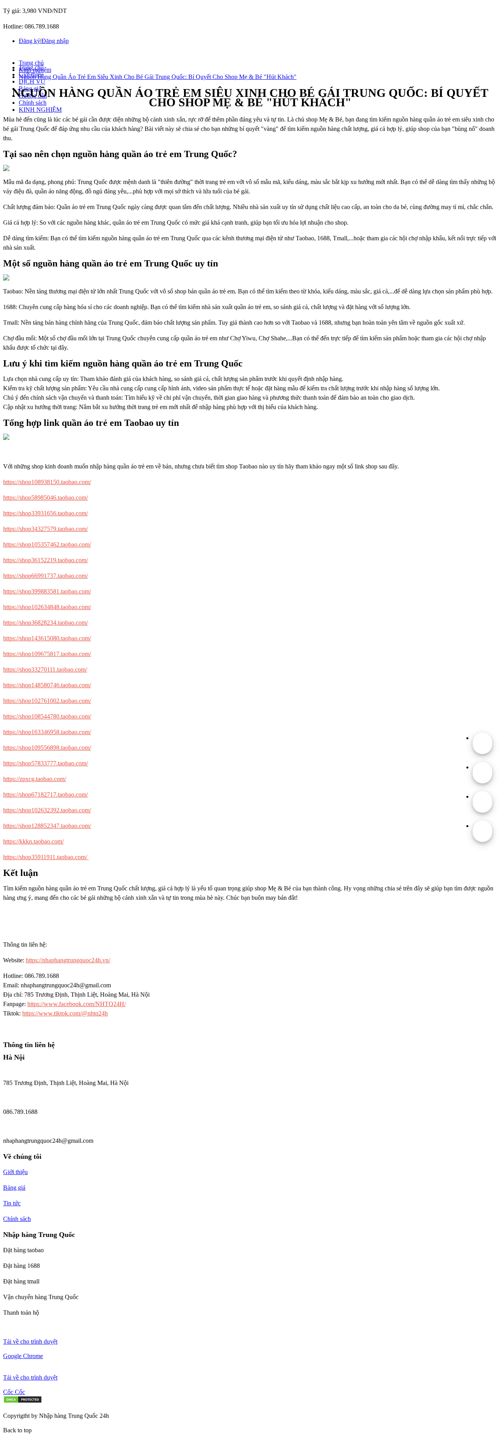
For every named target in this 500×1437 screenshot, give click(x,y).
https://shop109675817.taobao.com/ (47, 654)
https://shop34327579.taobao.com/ (45, 528)
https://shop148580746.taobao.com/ (47, 685)
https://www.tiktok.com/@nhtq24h (65, 1013)
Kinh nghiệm (35, 69)
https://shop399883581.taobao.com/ (47, 591)
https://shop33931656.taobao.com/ (45, 513)
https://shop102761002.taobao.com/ (47, 700)
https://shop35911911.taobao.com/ (46, 857)
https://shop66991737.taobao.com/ (45, 575)
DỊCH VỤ (32, 81)
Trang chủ (31, 62)
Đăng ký (29, 41)
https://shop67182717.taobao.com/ (45, 794)
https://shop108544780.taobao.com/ (47, 716)
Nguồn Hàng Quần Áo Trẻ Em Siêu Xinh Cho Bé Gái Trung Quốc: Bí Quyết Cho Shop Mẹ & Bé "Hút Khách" (157, 76)
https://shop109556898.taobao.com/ (47, 747)
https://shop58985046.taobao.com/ (45, 497)
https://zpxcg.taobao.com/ (34, 779)
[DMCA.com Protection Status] (22, 1401)
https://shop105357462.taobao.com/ (47, 544)
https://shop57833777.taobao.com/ (45, 763)
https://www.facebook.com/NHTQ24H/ (76, 1004)
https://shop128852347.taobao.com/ (47, 825)
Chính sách (32, 102)
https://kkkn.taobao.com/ (33, 841)
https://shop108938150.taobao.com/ (47, 482)
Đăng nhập (55, 41)
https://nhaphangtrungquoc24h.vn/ (68, 960)
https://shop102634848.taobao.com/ (47, 607)
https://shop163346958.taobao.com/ (47, 732)
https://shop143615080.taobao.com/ (47, 638)
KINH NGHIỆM (40, 109)
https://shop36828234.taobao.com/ (45, 622)
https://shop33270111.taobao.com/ (45, 669)
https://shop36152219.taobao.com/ (45, 560)
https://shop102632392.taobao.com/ (47, 810)
